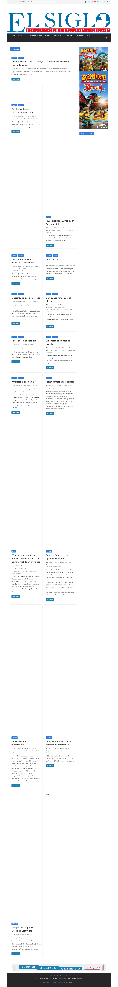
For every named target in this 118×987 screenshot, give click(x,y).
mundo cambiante (25, 751)
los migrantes (14, 308)
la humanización (31, 306)
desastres (22, 937)
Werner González (65, 748)
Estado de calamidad (30, 937)
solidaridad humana (16, 391)
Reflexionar (29, 118)
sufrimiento (14, 753)
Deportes (80, 36)
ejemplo (45, 68)
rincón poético (61, 564)
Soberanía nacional (56, 753)
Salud (88, 36)
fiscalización (14, 939)
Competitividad (16, 751)
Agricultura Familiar (52, 751)
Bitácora (47, 36)
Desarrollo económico (68, 751)
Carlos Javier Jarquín (66, 562)
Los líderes (69, 309)
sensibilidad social (50, 566)
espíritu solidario (71, 350)
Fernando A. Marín (27, 934)
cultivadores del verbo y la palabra (31, 347)
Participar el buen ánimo (23, 381)
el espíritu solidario (32, 304)
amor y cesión (58, 350)
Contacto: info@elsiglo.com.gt (75, 978)
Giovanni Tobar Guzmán (30, 68)
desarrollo (59, 751)
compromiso (50, 388)
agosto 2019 (50, 564)
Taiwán (65, 68)
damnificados (16, 937)
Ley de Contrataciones (23, 939)
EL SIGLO (25, 269)
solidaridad (60, 68)
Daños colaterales (15, 390)
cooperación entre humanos (27, 388)
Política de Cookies (62, 978)
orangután (33, 571)
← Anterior (47, 794)
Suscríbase (42, 978)
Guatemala (48, 753)
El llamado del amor (17, 269)
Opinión (69, 36)
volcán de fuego (26, 941)
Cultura (30, 40)
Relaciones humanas (64, 265)
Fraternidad (24, 306)
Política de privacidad (51, 978)
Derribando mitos (62, 307)
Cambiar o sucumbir (18, 347)
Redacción (27, 569)
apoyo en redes (16, 388)
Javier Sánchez (69, 230)
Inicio (13, 36)
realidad (32, 751)
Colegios (56, 564)
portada (13, 573)
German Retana (65, 305)
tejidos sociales (25, 391)
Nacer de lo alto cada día (23, 340)
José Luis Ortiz (62, 228)
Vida (39, 40)
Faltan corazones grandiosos (60, 381)
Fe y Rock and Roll (61, 230)
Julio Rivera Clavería (31, 748)
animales (15, 571)
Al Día (37, 978)
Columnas (20, 57)
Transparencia (14, 941)
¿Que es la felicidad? (52, 307)
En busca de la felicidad (61, 309)
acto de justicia (51, 350)
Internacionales (58, 36)
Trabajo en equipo (34, 349)
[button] (26, 36)
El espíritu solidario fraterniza (25, 297)
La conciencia (31, 269)
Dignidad (40, 68)
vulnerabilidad (33, 941)
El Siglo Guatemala (52, 68)
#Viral (47, 40)
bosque (19, 571)
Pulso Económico (36, 36)
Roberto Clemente (70, 564)
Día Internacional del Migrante (20, 304)
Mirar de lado (52, 259)
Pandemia (23, 390)
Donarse (64, 350)
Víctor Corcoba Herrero (32, 116)
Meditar (24, 118)
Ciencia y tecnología (18, 40)
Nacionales (21, 36)
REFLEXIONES (14, 270)
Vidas (20, 941)
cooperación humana (59, 388)
